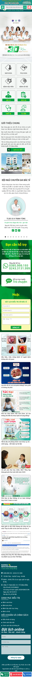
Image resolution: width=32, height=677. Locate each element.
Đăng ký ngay (16, 657)
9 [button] (27, 237)
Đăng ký (16, 327)
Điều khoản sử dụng (9, 619)
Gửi (25, 7)
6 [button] (19, 237)
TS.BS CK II (16, 218)
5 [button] (16, 237)
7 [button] (21, 237)
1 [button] (5, 237)
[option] (16, 37)
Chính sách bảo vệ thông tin (11, 625)
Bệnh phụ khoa (7, 605)
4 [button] (13, 237)
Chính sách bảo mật (8, 622)
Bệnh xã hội (6, 611)
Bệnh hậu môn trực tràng (10, 608)
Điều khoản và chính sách (14, 614)
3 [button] (11, 237)
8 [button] (24, 237)
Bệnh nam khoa (7, 602)
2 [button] (8, 237)
